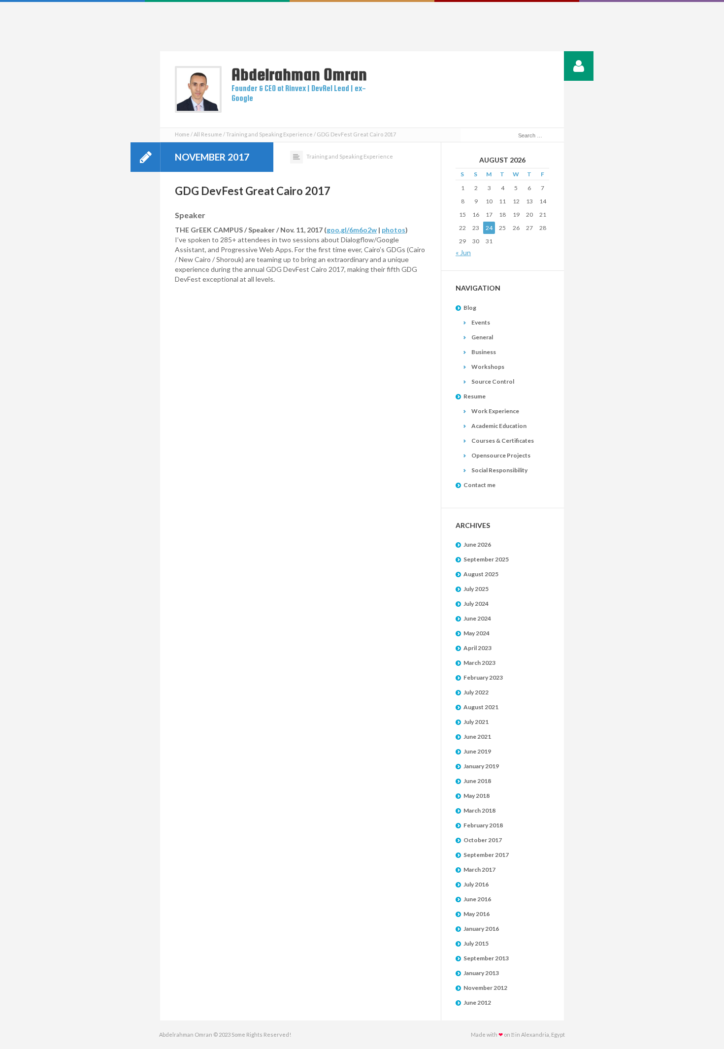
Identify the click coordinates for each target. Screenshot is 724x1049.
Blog (469, 307)
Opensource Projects (500, 455)
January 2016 (481, 928)
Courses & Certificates (502, 440)
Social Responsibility (499, 470)
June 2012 (477, 1002)
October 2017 (482, 840)
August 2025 (480, 574)
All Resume (208, 134)
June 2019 (477, 751)
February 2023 (483, 677)
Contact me (479, 485)
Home (182, 134)
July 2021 (476, 721)
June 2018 (477, 781)
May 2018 (476, 795)
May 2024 (476, 633)
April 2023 (477, 648)
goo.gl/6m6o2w (352, 230)
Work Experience (495, 411)
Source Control (492, 381)
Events (480, 322)
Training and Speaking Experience (269, 134)
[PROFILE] (578, 66)
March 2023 (479, 662)
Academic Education (499, 425)
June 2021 (477, 736)
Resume (474, 396)
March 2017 (479, 869)
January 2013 (481, 973)
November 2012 (485, 987)
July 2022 (476, 692)
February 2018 (483, 825)
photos (393, 230)
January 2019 (481, 766)
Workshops (487, 366)
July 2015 (476, 943)
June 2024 (477, 618)
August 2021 (480, 707)
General (482, 337)
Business (483, 352)
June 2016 (477, 899)
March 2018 (479, 810)
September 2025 (486, 559)
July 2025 (476, 588)
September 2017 (486, 854)
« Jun (463, 252)
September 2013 (486, 958)
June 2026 (477, 544)
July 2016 (476, 884)
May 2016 (476, 914)
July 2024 (476, 603)
